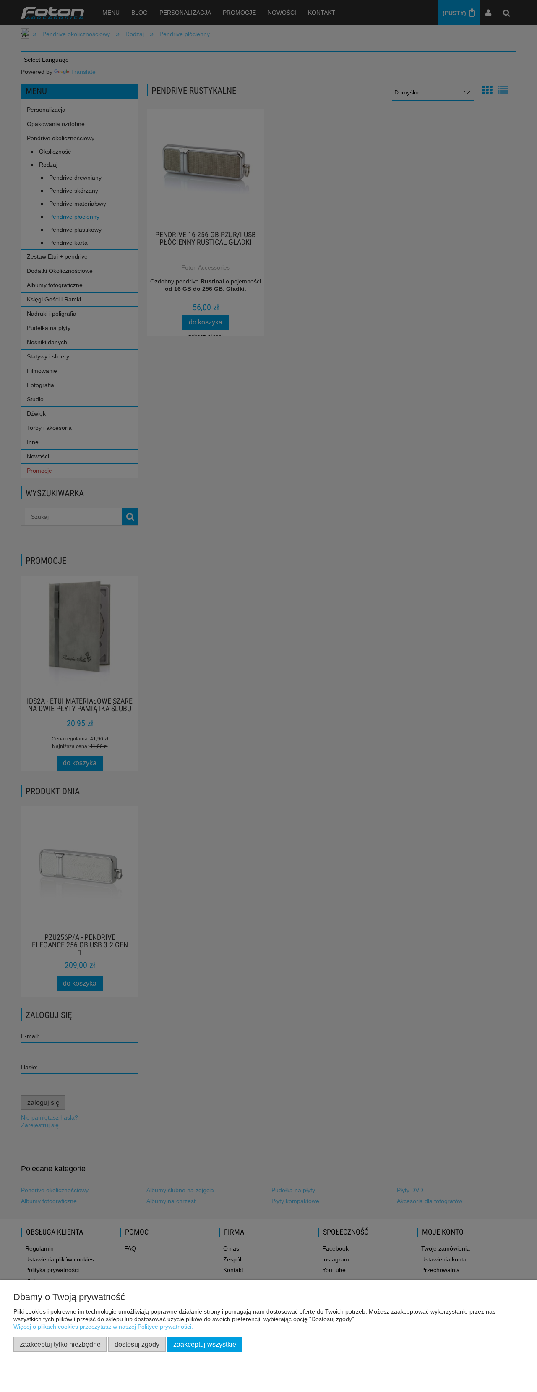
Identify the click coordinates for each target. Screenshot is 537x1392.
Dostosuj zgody (137, 1344)
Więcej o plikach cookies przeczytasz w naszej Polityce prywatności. (103, 1326)
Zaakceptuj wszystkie (204, 1344)
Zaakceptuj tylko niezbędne (60, 1344)
